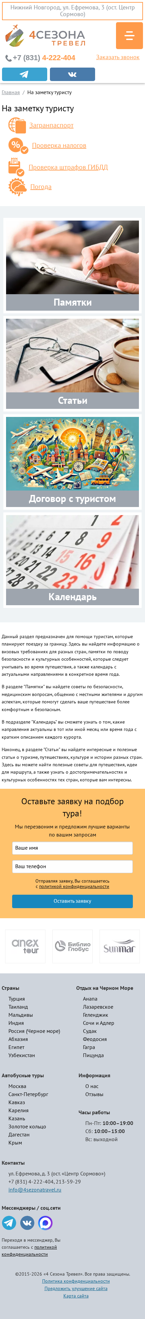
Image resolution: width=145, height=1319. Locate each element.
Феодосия (95, 1039)
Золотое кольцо (27, 1127)
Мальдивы (20, 1015)
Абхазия (18, 1039)
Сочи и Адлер (98, 1023)
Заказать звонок (118, 57)
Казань (16, 1119)
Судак (90, 1031)
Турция (16, 999)
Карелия (18, 1111)
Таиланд (18, 1007)
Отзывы (94, 1094)
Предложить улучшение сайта (76, 1288)
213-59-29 (68, 1182)
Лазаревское (98, 1007)
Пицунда (93, 1055)
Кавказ (16, 1102)
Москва (17, 1086)
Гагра (89, 1047)
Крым (15, 1143)
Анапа (90, 999)
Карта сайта (76, 1296)
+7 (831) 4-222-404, (31, 1182)
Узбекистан (21, 1055)
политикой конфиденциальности (74, 886)
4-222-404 (44, 57)
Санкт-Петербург (28, 1094)
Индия (16, 1023)
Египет (16, 1047)
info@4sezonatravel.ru (34, 1190)
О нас (91, 1086)
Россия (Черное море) (34, 1031)
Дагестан (19, 1135)
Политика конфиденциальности (76, 1281)
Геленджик (95, 1015)
